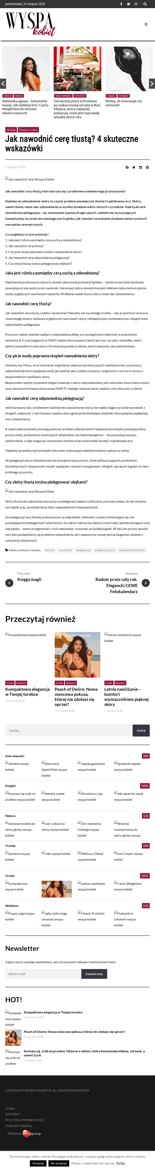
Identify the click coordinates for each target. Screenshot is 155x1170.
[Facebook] (121, 4)
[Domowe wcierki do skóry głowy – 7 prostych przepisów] (20, 829)
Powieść (123, 96)
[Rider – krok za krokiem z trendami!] (57, 859)
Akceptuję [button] (38, 1163)
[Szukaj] (145, 4)
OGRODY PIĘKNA (18, 1126)
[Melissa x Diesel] (93, 859)
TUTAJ (120, 1163)
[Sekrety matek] (57, 799)
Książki (111, 96)
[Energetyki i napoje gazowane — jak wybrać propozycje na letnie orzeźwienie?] (93, 769)
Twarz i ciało (28, 129)
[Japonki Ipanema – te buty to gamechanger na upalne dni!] (20, 859)
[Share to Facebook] (127, 166)
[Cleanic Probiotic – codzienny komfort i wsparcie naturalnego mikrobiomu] (93, 919)
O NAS (10, 1108)
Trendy (10, 846)
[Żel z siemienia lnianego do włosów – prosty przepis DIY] (93, 829)
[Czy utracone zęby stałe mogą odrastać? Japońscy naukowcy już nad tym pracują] (57, 919)
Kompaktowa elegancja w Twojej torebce (27, 692)
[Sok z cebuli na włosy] (57, 829)
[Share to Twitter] (133, 166)
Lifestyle (80, 96)
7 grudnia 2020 (15, 167)
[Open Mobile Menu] (146, 24)
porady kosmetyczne (132, 550)
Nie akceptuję (59, 1163)
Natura (10, 816)
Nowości (21, 683)
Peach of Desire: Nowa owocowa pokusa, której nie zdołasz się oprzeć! (76, 697)
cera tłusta (65, 550)
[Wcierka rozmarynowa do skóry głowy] (129, 829)
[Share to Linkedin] (140, 166)
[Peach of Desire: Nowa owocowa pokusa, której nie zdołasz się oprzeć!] (57, 889)
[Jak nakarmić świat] (129, 799)
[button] (3, 84)
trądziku (69, 218)
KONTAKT (12, 1114)
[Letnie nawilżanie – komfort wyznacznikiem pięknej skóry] (93, 889)
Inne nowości (63, 96)
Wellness (12, 905)
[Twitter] (128, 4)
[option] (26, 82)
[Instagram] (135, 4)
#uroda (49, 550)
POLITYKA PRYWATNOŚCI (24, 1120)
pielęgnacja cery (105, 550)
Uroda (7, 96)
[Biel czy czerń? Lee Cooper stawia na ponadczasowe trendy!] (129, 859)
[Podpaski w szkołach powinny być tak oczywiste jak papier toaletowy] (129, 919)
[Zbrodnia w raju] (93, 799)
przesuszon (30, 282)
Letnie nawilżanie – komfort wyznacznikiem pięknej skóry (126, 697)
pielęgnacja (83, 550)
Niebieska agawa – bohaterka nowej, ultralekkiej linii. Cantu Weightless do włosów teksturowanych (25, 107)
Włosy (18, 96)
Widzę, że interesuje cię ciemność (123, 103)
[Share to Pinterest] (147, 166)
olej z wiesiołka (122, 340)
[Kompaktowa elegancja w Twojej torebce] (20, 889)
